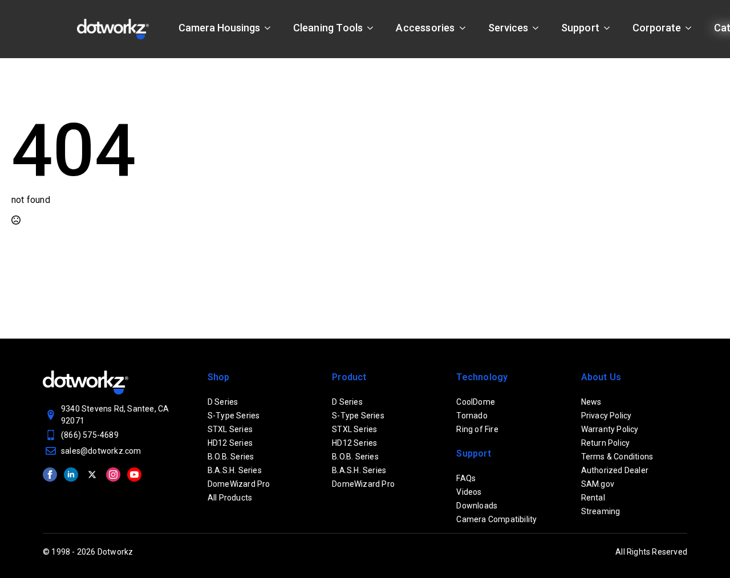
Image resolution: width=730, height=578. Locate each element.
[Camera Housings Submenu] (271, 27)
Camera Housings (219, 28)
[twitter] (92, 474)
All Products (230, 497)
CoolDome (475, 401)
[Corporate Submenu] (692, 27)
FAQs (466, 478)
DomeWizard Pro (239, 484)
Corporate (656, 28)
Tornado (471, 415)
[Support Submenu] (610, 27)
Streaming (600, 511)
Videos (468, 491)
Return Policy (605, 442)
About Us (601, 377)
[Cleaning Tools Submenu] (373, 27)
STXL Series (230, 429)
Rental (593, 497)
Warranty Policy (610, 429)
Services (508, 28)
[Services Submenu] (539, 27)
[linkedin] (71, 474)
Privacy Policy (606, 415)
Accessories (425, 28)
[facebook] (50, 474)
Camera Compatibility (496, 519)
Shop (219, 377)
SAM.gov (597, 484)
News (591, 401)
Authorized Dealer (614, 470)
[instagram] (113, 474)
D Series (223, 401)
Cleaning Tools (328, 28)
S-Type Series (234, 415)
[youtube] (134, 474)
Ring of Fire (477, 429)
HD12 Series (230, 442)
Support (580, 28)
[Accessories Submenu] (466, 27)
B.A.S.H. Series (235, 470)
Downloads (476, 505)
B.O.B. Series (231, 456)
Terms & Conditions (617, 456)
